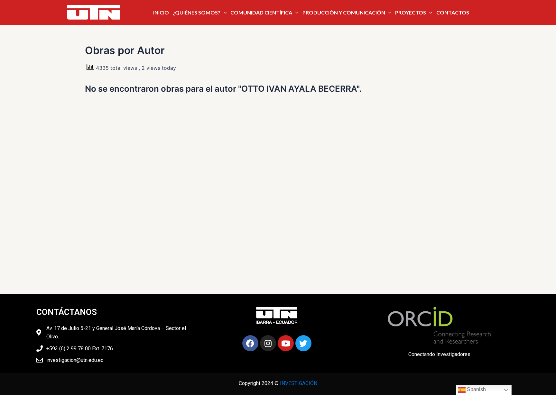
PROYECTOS (410, 12)
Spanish (476, 389)
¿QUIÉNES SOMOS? (196, 12)
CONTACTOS (452, 12)
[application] (223, 12)
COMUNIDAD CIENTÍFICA (261, 12)
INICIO (161, 12)
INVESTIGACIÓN (298, 383)
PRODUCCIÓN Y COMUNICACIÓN (343, 12)
